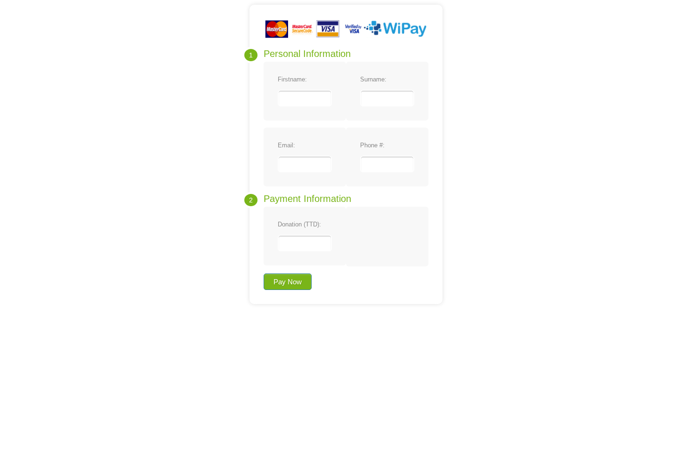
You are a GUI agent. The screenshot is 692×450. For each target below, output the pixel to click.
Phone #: (372, 145)
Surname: (373, 79)
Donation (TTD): (299, 224)
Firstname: (292, 79)
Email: (286, 145)
